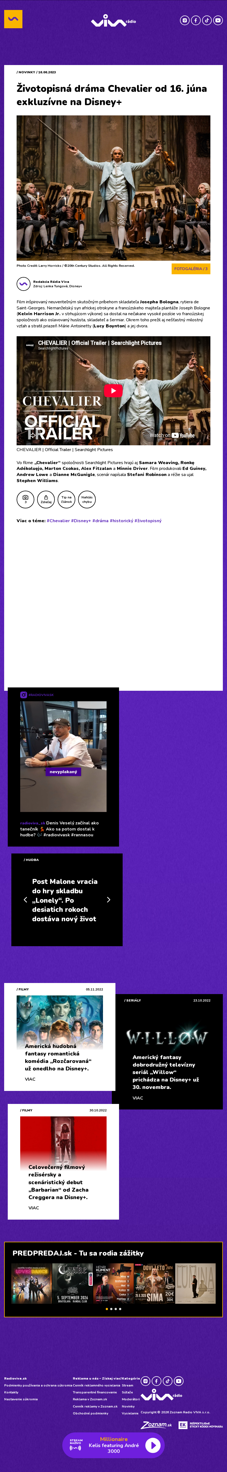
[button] (107, 1309)
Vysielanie (130, 1413)
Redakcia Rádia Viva (51, 282)
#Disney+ (81, 521)
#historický (121, 521)
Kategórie (131, 1378)
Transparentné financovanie (95, 1392)
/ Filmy (23, 989)
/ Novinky (26, 72)
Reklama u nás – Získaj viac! (97, 1378)
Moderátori (131, 1399)
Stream (127, 1385)
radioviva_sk (32, 823)
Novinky (128, 1406)
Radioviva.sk (15, 1378)
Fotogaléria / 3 (191, 268)
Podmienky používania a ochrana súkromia (38, 1385)
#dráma (100, 521)
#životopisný (148, 521)
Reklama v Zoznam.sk (90, 1399)
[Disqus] (113, 600)
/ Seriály (132, 1000)
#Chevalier (58, 521)
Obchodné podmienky (90, 1413)
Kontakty (11, 1392)
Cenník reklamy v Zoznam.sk (95, 1406)
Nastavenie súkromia (21, 1399)
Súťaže (127, 1392)
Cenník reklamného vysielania (96, 1385)
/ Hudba (31, 860)
